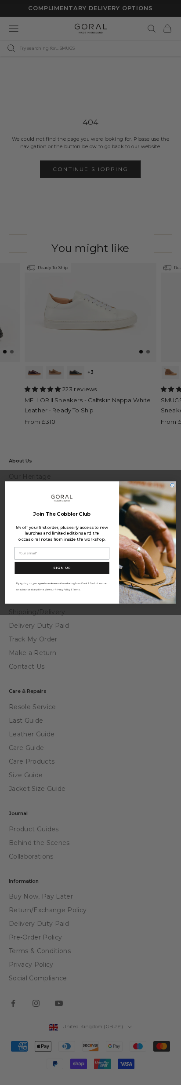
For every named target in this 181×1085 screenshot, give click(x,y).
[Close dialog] (172, 485)
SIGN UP (62, 568)
